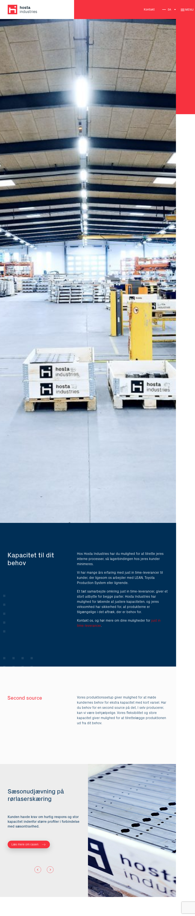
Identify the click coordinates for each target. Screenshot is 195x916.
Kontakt (149, 9)
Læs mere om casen (24, 844)
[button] (37, 869)
